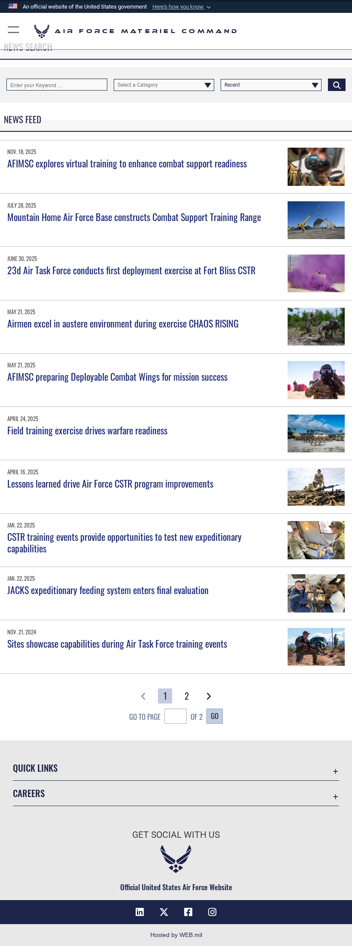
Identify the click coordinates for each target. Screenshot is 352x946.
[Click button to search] (337, 85)
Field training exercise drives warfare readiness (87, 430)
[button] (182, 7)
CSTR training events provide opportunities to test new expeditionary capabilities (124, 542)
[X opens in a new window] (164, 912)
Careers (29, 793)
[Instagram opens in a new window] (212, 912)
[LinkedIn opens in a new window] (140, 912)
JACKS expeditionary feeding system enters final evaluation (109, 590)
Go (214, 715)
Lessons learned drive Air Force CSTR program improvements (110, 483)
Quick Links (35, 767)
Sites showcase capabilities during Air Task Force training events (117, 643)
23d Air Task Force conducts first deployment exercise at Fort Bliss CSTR (131, 270)
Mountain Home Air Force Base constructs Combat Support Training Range (134, 217)
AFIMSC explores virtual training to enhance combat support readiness (127, 163)
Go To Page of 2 (166, 716)
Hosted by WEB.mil (176, 934)
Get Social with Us (176, 835)
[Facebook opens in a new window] (188, 912)
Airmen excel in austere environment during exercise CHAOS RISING (123, 323)
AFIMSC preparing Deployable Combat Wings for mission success (117, 376)
